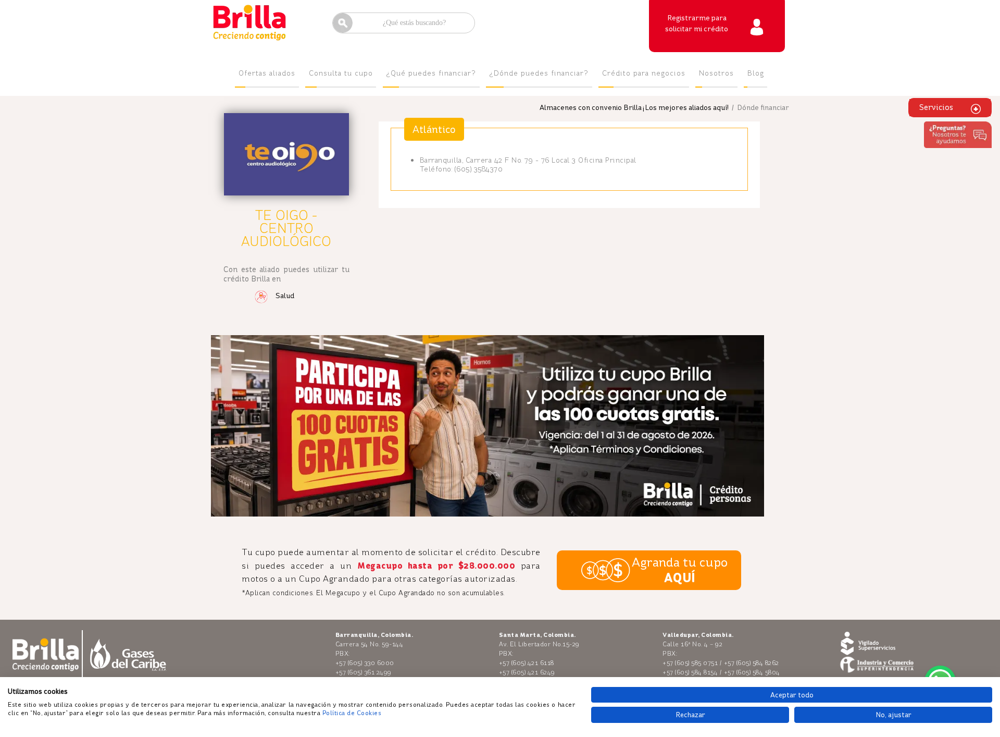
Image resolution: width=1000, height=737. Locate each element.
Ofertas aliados (267, 73)
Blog (755, 73)
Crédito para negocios (643, 73)
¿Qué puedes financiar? (431, 73)
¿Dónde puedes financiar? (539, 73)
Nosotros (716, 73)
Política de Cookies (352, 713)
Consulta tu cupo (341, 73)
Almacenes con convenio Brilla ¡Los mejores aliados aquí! (634, 107)
